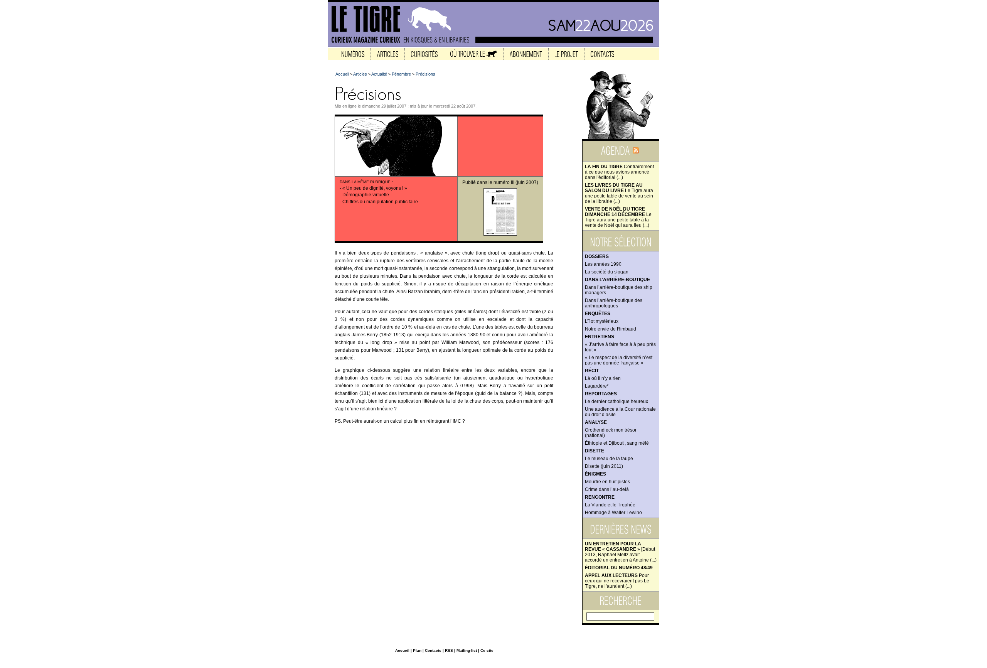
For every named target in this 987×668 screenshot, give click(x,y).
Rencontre (600, 497)
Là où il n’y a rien (603, 378)
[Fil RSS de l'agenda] (635, 153)
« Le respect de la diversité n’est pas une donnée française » (618, 360)
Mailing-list (466, 650)
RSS (449, 650)
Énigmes (595, 474)
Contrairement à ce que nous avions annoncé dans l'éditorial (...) (619, 172)
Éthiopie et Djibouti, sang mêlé (617, 443)
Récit (592, 370)
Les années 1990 (603, 264)
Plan (417, 650)
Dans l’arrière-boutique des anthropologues (613, 303)
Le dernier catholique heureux (616, 401)
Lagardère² (596, 386)
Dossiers (597, 256)
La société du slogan (606, 272)
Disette (594, 451)
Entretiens (599, 336)
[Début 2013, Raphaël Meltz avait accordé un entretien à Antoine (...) (621, 552)
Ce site (487, 650)
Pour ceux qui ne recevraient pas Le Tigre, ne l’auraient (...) (617, 581)
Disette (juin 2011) (604, 466)
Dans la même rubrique (365, 182)
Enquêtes (597, 313)
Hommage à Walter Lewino (613, 512)
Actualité (379, 74)
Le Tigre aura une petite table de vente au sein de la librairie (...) (619, 193)
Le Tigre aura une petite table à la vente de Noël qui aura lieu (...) (618, 217)
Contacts (433, 650)
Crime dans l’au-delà (607, 489)
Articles (360, 74)
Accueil (342, 74)
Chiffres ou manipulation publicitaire (380, 201)
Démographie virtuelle (365, 194)
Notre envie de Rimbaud (610, 329)
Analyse (596, 422)
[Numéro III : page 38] (500, 234)
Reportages (601, 393)
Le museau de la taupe (609, 458)
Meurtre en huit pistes (607, 481)
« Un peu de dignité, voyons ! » (374, 188)
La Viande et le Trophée (610, 505)
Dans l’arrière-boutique (617, 279)
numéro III (504, 182)
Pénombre (401, 74)
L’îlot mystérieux (601, 321)
